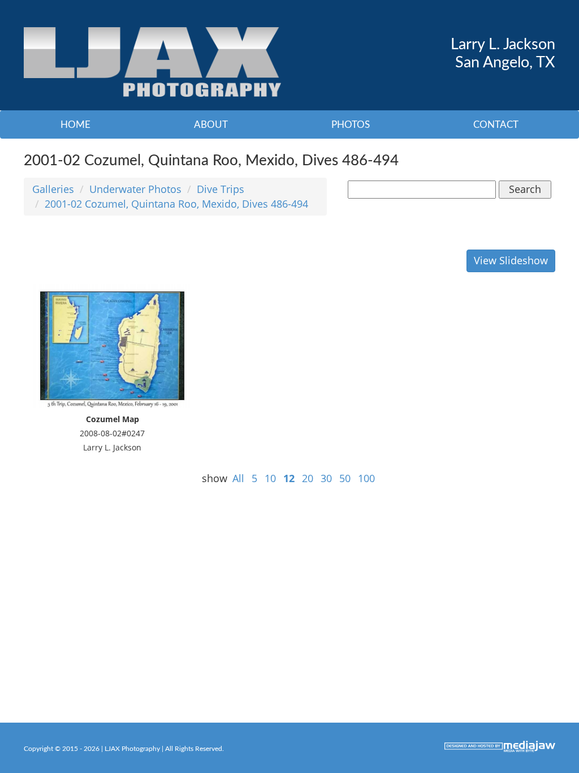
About (211, 125)
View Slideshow (511, 260)
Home (75, 125)
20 (307, 478)
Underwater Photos (135, 189)
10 (270, 478)
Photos (350, 125)
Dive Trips (220, 189)
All (238, 478)
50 (345, 478)
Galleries (53, 189)
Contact (495, 125)
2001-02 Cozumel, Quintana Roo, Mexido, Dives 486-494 (176, 204)
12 (289, 478)
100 (366, 478)
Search (525, 189)
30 (326, 478)
